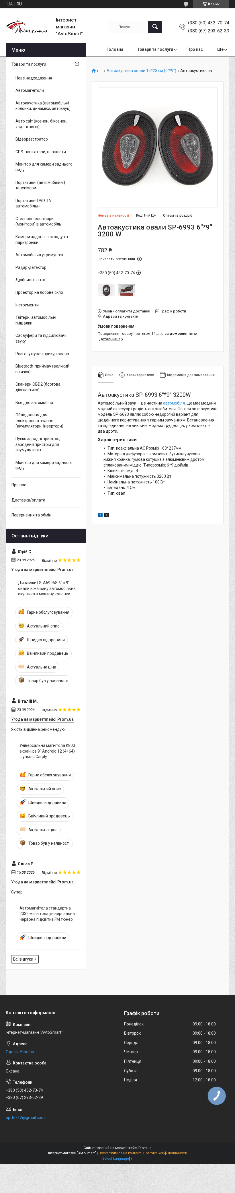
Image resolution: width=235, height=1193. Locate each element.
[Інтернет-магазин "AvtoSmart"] (29, 27)
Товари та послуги (155, 49)
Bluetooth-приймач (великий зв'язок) (42, 369)
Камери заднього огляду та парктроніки (41, 239)
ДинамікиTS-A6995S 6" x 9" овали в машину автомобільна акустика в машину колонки (47, 588)
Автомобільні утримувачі (39, 254)
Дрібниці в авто (30, 279)
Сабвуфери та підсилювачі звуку (40, 338)
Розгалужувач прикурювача (42, 353)
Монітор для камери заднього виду (44, 167)
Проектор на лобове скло (39, 292)
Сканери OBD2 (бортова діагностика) (37, 387)
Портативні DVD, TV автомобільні (33, 203)
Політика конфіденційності (165, 1153)
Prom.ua (145, 1148)
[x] (106, 516)
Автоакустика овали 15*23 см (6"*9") (141, 71)
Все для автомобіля (34, 402)
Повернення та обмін (31, 515)
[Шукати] (155, 27)
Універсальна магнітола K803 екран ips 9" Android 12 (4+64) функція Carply (47, 751)
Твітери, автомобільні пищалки (35, 320)
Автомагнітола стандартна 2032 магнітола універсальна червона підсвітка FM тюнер (47, 914)
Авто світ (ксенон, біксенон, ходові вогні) (41, 124)
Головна (115, 49)
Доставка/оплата (28, 500)
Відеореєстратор (31, 139)
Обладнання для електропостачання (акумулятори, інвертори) (39, 420)
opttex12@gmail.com (25, 1117)
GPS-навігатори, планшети (40, 151)
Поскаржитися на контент (120, 1153)
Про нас (195, 49)
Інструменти (27, 305)
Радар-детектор (30, 267)
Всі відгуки (23, 959)
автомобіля (174, 403)
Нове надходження (33, 78)
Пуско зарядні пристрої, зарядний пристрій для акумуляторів (37, 444)
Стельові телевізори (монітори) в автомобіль (38, 221)
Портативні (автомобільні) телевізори (40, 185)
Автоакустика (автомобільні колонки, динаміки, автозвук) (42, 106)
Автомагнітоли (29, 90)
